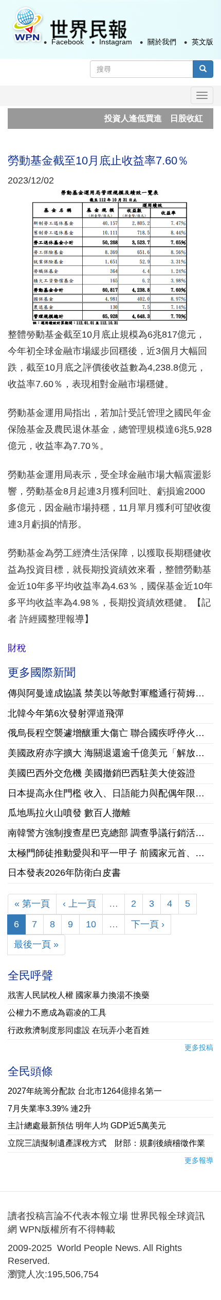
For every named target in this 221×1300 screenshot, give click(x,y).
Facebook (67, 42)
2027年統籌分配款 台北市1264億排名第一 (85, 1091)
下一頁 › (147, 924)
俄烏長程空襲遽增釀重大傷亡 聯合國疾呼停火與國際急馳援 (110, 733)
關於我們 (162, 42)
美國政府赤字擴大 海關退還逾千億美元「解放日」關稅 (110, 753)
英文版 (202, 42)
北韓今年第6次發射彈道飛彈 (66, 713)
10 (91, 924)
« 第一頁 (32, 903)
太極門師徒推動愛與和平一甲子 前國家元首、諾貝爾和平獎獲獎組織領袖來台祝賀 (110, 853)
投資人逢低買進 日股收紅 (141, 118)
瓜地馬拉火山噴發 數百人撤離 (69, 813)
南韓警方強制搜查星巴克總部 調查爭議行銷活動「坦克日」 (110, 833)
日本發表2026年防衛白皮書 (64, 873)
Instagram (115, 42)
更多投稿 (199, 1047)
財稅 (17, 648)
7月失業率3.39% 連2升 (49, 1108)
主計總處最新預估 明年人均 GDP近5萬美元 (87, 1125)
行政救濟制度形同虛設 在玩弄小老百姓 (79, 1030)
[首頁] (69, 25)
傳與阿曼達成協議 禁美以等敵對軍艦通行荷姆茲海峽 (110, 693)
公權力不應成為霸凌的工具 (57, 1012)
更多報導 (199, 1160)
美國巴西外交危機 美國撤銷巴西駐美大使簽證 (101, 773)
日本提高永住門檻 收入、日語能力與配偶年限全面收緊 (110, 793)
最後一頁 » (36, 944)
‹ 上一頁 (79, 903)
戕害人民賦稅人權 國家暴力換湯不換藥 (79, 995)
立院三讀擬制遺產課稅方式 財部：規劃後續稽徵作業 (106, 1143)
